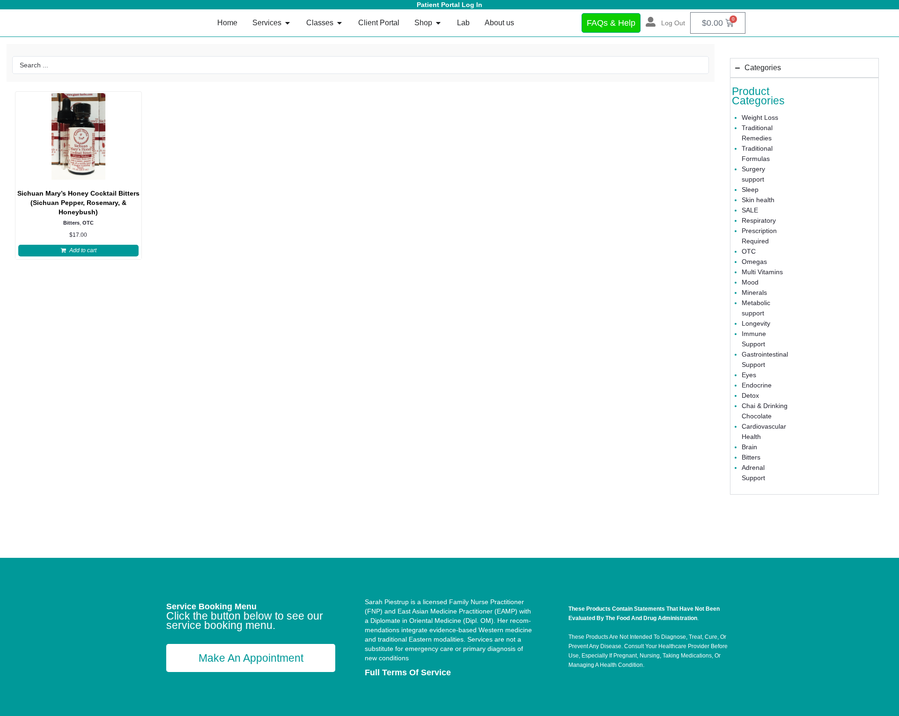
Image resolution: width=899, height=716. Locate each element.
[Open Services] (287, 23)
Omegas (754, 261)
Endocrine (757, 385)
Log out (673, 23)
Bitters (71, 223)
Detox (750, 395)
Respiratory (759, 220)
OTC (88, 223)
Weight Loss (760, 117)
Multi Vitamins (762, 272)
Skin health (758, 200)
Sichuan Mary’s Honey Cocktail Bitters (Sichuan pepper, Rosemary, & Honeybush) (78, 203)
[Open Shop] (438, 23)
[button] (78, 250)
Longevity (756, 323)
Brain (749, 447)
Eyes (749, 375)
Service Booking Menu (211, 606)
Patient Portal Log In (449, 4)
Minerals (754, 292)
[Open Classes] (339, 23)
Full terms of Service (408, 672)
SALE (750, 210)
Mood (750, 282)
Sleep (750, 189)
